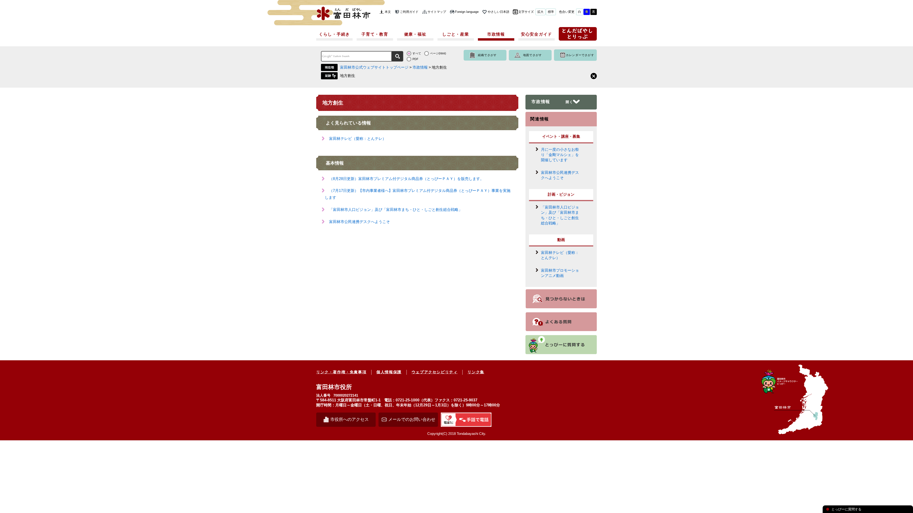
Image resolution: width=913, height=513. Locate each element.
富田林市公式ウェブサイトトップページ (374, 67)
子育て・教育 (374, 34)
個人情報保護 (389, 372)
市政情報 (496, 34)
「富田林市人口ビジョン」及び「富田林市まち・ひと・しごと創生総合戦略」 (395, 210)
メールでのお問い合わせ (411, 419)
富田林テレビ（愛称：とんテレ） (357, 139)
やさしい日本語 (498, 12)
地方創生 (347, 76)
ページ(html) (438, 53)
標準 (551, 12)
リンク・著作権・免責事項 (341, 372)
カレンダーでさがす (580, 55)
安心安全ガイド (536, 34)
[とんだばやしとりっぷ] (578, 35)
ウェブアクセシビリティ (435, 372)
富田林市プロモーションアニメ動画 (560, 273)
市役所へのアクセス (349, 419)
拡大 (540, 12)
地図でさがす (532, 55)
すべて (417, 53)
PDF (415, 59)
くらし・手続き (334, 34)
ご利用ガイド (409, 12)
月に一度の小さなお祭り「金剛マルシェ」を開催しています (560, 154)
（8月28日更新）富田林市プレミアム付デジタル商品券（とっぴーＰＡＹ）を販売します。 (406, 179)
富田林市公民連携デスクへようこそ (359, 222)
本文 (388, 12)
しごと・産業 (455, 34)
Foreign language (467, 12)
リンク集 (475, 372)
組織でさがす (487, 55)
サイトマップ (436, 12)
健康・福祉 (415, 34)
